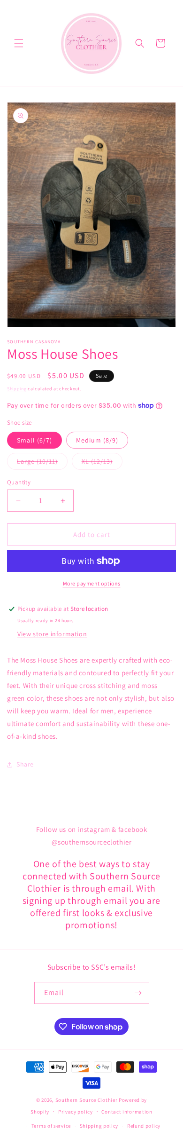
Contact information (126, 1111)
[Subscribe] (138, 993)
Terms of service (51, 1125)
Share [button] (25, 764)
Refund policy (143, 1125)
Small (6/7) (34, 440)
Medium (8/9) (97, 440)
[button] (18, 43)
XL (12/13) (102, 463)
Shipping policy (99, 1125)
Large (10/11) (42, 463)
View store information (52, 634)
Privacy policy (75, 1111)
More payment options (92, 583)
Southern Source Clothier (86, 1100)
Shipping (17, 389)
